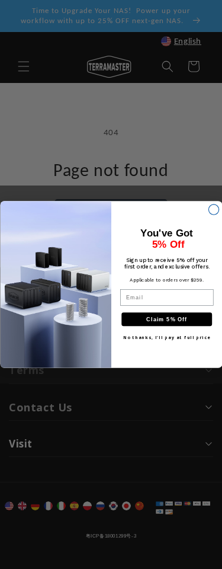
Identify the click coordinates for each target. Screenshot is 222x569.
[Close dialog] (213, 209)
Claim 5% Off (166, 319)
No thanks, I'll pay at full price (166, 337)
